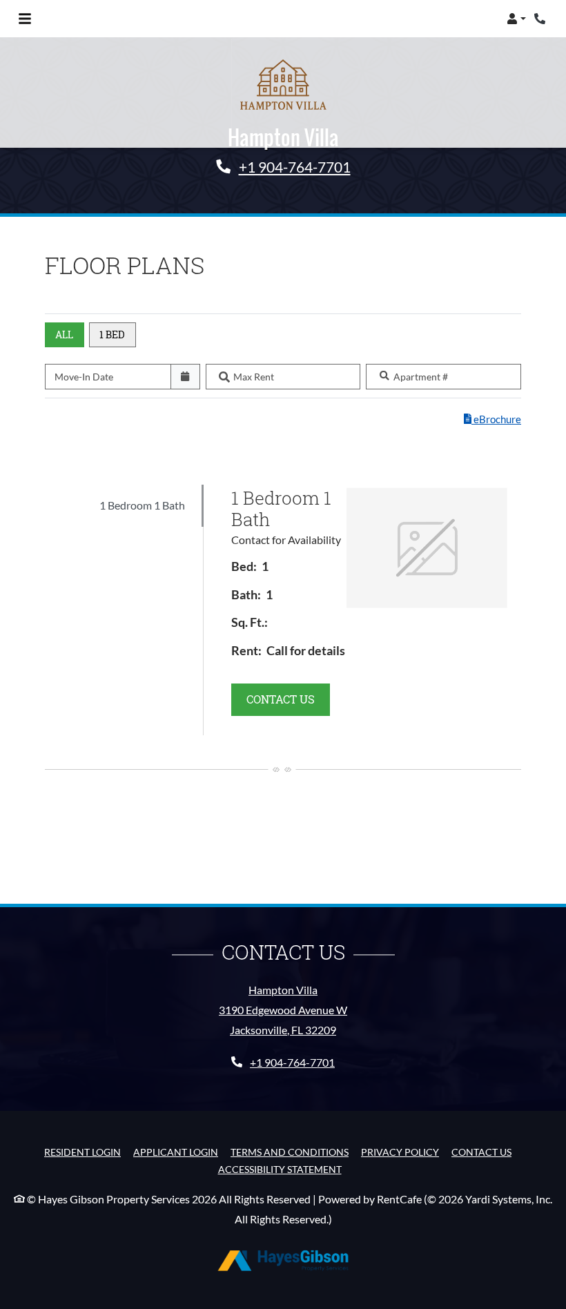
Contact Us (481, 1152)
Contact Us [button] (288, 698)
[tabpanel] (369, 610)
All (64, 334)
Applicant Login (175, 1151)
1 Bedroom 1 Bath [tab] (142, 505)
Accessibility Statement (280, 1169)
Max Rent (253, 376)
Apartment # (420, 376)
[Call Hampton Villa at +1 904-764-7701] (541, 19)
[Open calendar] (185, 376)
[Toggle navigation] (25, 19)
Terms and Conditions (290, 1151)
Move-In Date (84, 376)
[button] (516, 19)
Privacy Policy (400, 1151)
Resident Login (82, 1151)
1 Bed (112, 334)
